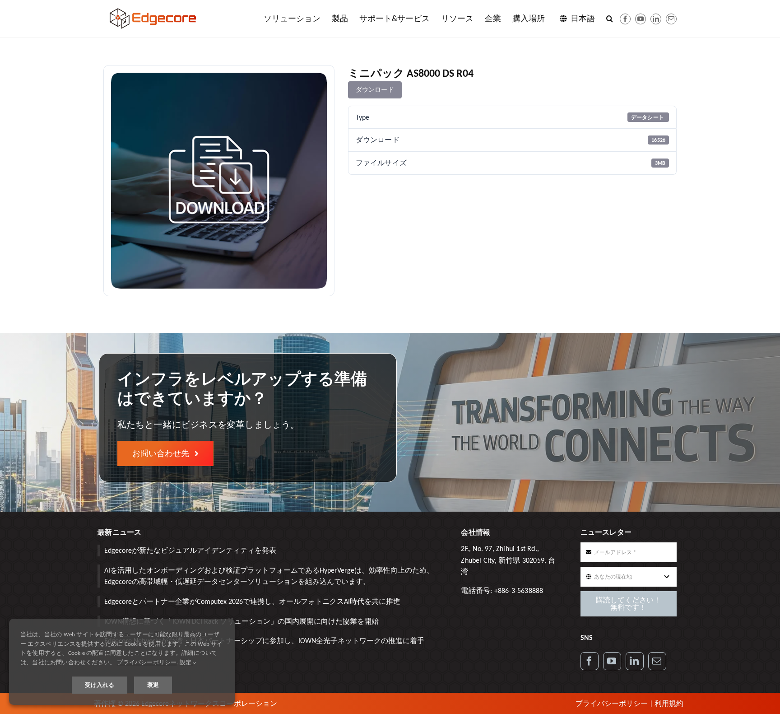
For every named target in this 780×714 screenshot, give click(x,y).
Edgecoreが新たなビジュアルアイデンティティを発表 (190, 550)
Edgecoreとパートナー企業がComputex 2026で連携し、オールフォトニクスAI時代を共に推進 (252, 601)
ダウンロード (375, 89)
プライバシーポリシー (612, 703)
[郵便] (671, 19)
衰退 (153, 684)
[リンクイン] (655, 19)
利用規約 (669, 703)
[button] (609, 18)
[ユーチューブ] (640, 19)
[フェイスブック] (625, 19)
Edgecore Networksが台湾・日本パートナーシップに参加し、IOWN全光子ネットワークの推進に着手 (264, 640)
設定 (186, 662)
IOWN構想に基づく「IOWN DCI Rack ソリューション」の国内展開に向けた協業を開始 (241, 621)
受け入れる (99, 684)
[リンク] (635, 661)
